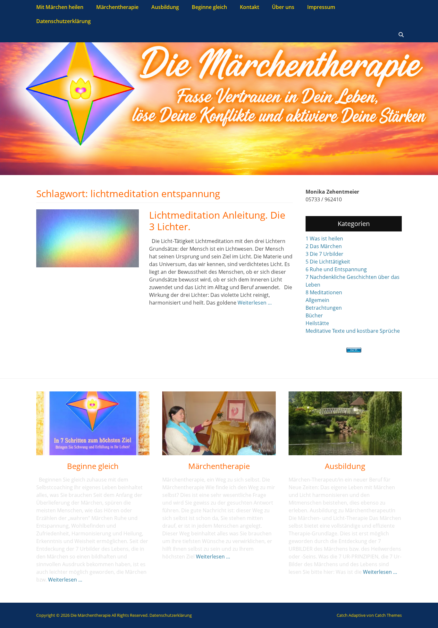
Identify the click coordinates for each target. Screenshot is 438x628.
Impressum (321, 7)
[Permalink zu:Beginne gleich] (92, 423)
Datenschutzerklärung (63, 21)
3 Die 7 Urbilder (324, 253)
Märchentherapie (117, 7)
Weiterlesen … (255, 302)
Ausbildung (165, 7)
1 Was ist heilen (324, 238)
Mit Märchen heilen (59, 7)
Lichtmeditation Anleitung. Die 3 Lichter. (217, 220)
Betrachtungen (324, 307)
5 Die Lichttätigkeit (328, 261)
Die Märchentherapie (91, 615)
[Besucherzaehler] (354, 350)
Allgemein (317, 300)
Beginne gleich (209, 7)
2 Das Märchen (324, 246)
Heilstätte (317, 323)
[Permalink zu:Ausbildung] (345, 423)
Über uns (283, 7)
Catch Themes (388, 615)
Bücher (314, 315)
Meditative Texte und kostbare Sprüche (353, 330)
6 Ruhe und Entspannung (336, 269)
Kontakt (249, 7)
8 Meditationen (324, 292)
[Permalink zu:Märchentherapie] (218, 423)
